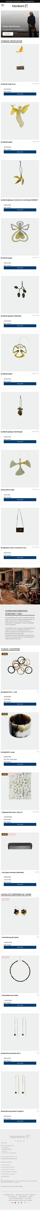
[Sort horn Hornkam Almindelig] (20, 851)
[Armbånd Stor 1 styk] (20, 671)
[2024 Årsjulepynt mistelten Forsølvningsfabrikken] (20, 179)
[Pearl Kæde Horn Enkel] (20, 974)
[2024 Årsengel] (20, 121)
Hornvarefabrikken (17, 1)
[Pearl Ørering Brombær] (20, 916)
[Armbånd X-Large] (20, 731)
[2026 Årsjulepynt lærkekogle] (20, 410)
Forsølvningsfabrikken (28, 1)
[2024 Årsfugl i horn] (20, 63)
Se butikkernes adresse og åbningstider (12, 1186)
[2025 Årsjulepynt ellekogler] (20, 295)
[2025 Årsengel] (20, 237)
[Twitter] (18, 1141)
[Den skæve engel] (20, 468)
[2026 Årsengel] (20, 353)
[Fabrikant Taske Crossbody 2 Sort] (20, 526)
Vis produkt (20, 94)
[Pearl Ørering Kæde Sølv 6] (20, 1032)
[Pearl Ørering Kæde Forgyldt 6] (20, 1090)
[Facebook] (16, 1141)
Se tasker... (8, 34)
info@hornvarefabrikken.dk (9, 1158)
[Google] (21, 1141)
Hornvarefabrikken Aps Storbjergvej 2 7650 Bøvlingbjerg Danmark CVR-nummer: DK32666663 (9, 1149)
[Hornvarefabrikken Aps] (20, 6)
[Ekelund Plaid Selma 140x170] (20, 791)
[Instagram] (24, 1141)
